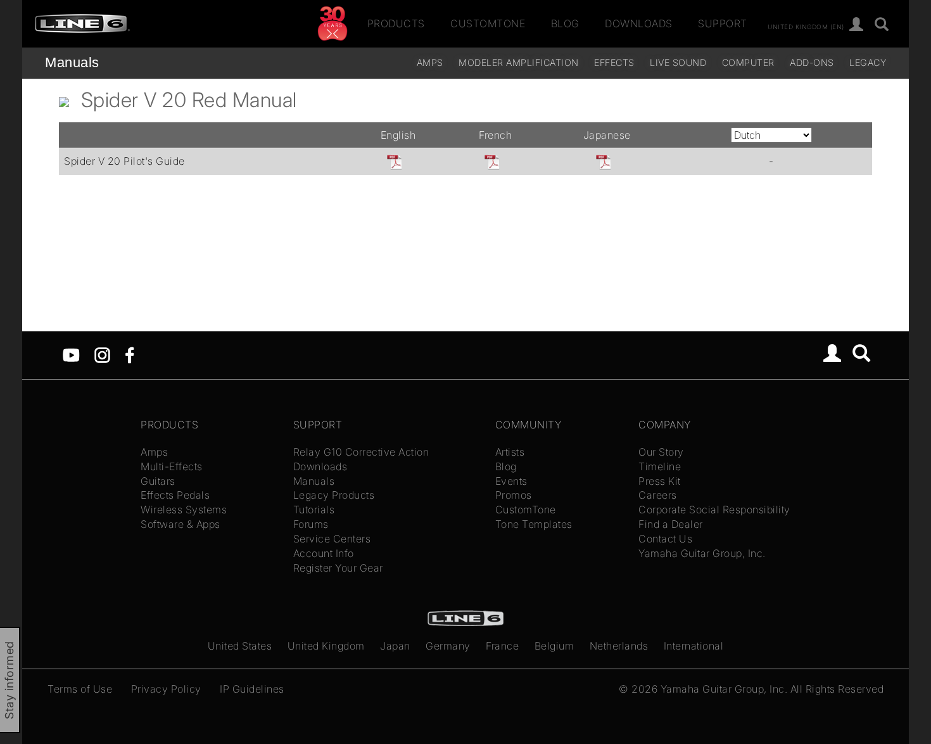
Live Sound (678, 62)
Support (722, 23)
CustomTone (487, 23)
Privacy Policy (166, 689)
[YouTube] (71, 354)
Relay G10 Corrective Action (361, 452)
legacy (867, 62)
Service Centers (332, 538)
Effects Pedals (175, 495)
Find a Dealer (670, 524)
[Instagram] (102, 354)
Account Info (323, 553)
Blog (565, 23)
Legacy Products (334, 495)
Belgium (554, 645)
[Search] (882, 25)
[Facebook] (129, 354)
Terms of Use (80, 689)
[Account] (856, 25)
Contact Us (665, 538)
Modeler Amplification (519, 62)
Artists (510, 452)
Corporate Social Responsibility (714, 509)
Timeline (659, 466)
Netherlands (619, 645)
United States (240, 645)
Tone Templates (534, 524)
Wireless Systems (184, 509)
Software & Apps (180, 524)
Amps (430, 62)
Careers (657, 495)
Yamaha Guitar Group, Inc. (702, 553)
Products (396, 23)
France (502, 645)
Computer (748, 62)
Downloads (639, 23)
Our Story (661, 452)
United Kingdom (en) (806, 26)
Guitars (158, 481)
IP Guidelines (252, 689)
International (694, 645)
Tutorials (314, 509)
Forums (311, 524)
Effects (614, 62)
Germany (448, 645)
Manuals (72, 62)
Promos (513, 495)
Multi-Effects (172, 466)
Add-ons (812, 62)
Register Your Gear (338, 567)
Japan (395, 645)
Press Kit (659, 481)
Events (511, 481)
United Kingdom (326, 645)
